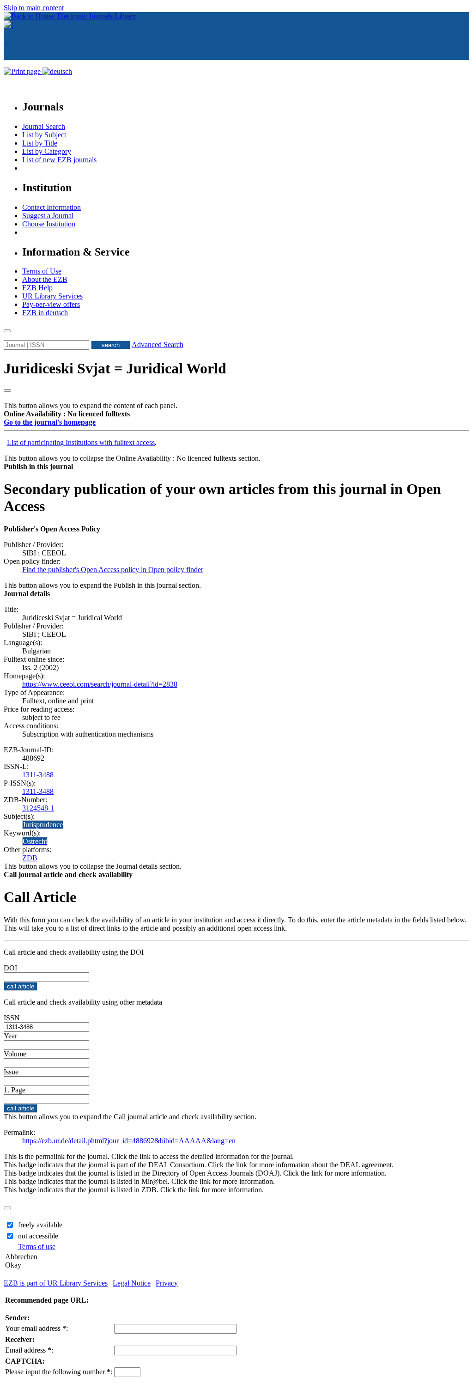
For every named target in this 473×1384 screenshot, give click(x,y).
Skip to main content (34, 8)
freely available (40, 1225)
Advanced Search (157, 344)
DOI (10, 968)
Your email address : (36, 1328)
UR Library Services (52, 296)
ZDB (29, 858)
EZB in (45, 313)
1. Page (14, 1090)
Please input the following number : (58, 1372)
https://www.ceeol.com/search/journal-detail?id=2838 (99, 684)
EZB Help (37, 288)
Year (10, 1036)
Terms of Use (41, 271)
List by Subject (44, 135)
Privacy (167, 1283)
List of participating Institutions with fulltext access (81, 442)
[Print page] (23, 71)
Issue (11, 1072)
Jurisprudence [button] (43, 825)
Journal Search (43, 126)
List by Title (39, 143)
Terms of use (36, 1246)
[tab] (236, 414)
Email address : (29, 1350)
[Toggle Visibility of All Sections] (7, 390)
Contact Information (51, 207)
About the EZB (44, 279)
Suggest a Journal (47, 215)
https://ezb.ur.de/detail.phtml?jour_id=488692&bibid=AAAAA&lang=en (129, 1141)
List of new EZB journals (59, 160)
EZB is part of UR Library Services (56, 1283)
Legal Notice (132, 1283)
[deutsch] (57, 71)
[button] (67, 414)
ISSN (12, 1018)
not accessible (38, 1236)
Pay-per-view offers (51, 304)
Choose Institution (48, 224)
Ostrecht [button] (35, 841)
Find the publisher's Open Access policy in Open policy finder (112, 569)
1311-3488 (38, 775)
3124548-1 (38, 808)
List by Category (46, 151)
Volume (15, 1054)
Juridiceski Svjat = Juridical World (115, 368)
